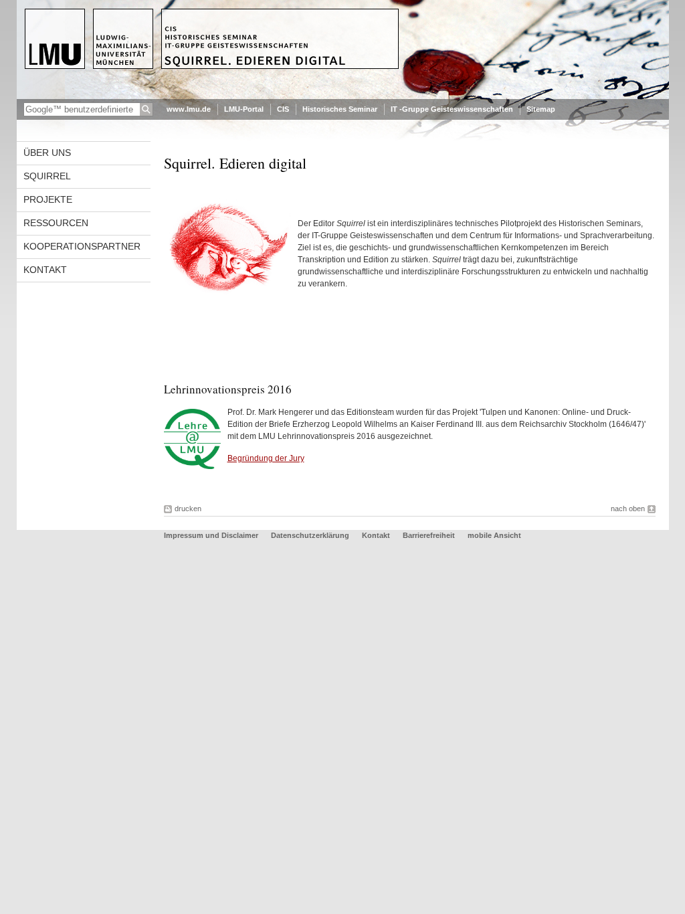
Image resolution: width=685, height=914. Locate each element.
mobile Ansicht (494, 535)
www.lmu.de (189, 109)
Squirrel (47, 176)
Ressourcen (55, 222)
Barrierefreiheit (430, 535)
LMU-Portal (244, 109)
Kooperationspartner (81, 246)
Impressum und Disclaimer (211, 535)
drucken (188, 509)
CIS (283, 109)
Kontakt (45, 269)
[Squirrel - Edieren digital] (343, 96)
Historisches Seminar (339, 109)
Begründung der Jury (265, 458)
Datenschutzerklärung (310, 535)
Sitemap (540, 109)
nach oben (628, 509)
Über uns (47, 152)
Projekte (47, 199)
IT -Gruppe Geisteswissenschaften (452, 109)
